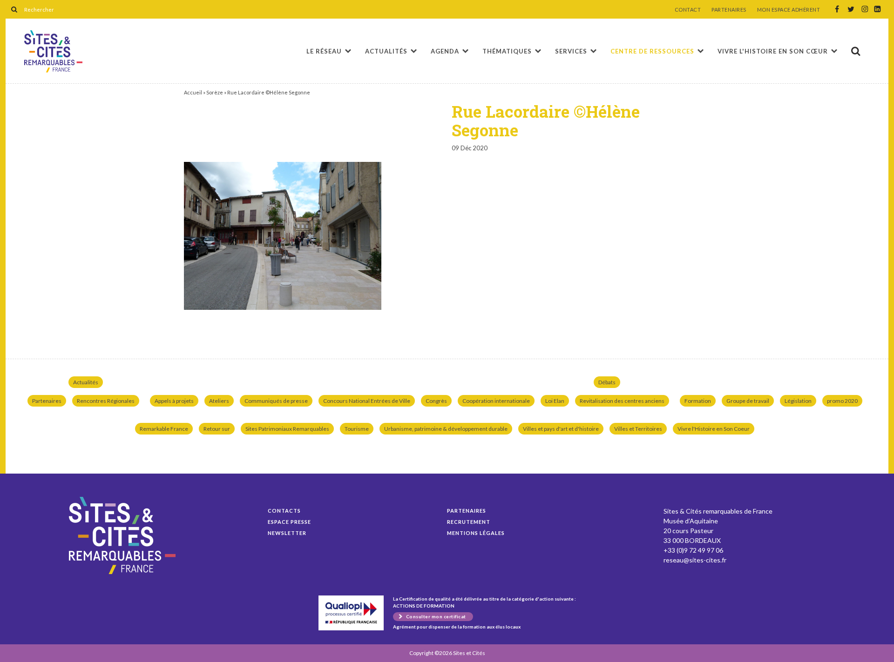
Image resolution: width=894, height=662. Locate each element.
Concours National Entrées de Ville (366, 400)
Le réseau (324, 51)
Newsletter (287, 533)
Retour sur (216, 428)
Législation (798, 400)
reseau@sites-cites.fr (695, 560)
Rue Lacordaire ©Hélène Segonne (53, 51)
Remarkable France (164, 428)
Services (571, 51)
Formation (697, 400)
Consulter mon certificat (436, 616)
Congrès (436, 400)
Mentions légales (476, 533)
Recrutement (468, 522)
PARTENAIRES (728, 10)
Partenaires (46, 400)
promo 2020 (842, 400)
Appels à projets (174, 400)
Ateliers (219, 400)
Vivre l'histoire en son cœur (773, 51)
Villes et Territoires (638, 428)
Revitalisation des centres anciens (622, 400)
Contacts (284, 511)
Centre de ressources (652, 51)
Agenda (445, 51)
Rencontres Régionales (106, 400)
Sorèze (214, 92)
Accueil (193, 92)
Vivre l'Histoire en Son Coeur (713, 428)
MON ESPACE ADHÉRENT (788, 10)
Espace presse (289, 522)
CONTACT (688, 10)
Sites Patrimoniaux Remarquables (287, 428)
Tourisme (357, 428)
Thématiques (507, 51)
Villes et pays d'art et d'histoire (561, 428)
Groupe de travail (747, 400)
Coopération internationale (496, 400)
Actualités (386, 51)
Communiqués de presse (276, 400)
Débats (607, 382)
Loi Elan (554, 400)
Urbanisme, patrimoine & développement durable (446, 428)
